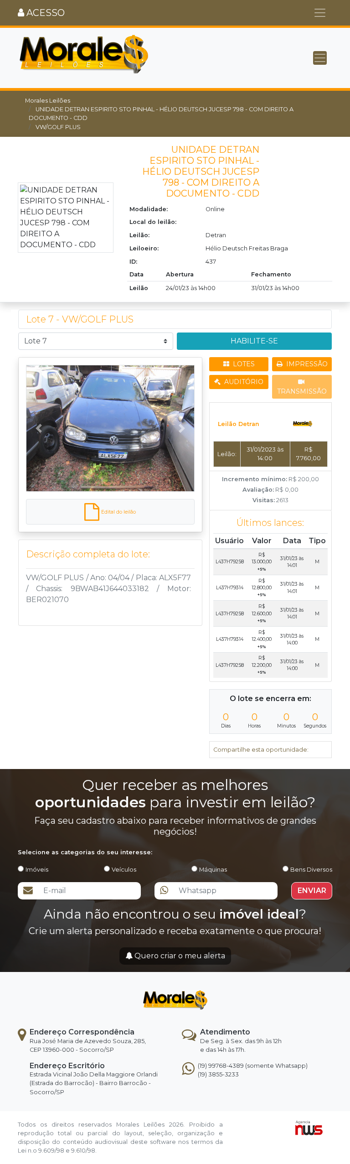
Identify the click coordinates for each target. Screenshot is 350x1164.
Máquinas (213, 869)
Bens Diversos (311, 869)
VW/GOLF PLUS (58, 127)
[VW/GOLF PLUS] (110, 428)
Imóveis (37, 869)
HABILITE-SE (254, 341)
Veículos (124, 869)
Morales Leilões (47, 100)
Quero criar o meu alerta (179, 955)
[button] (38, 428)
